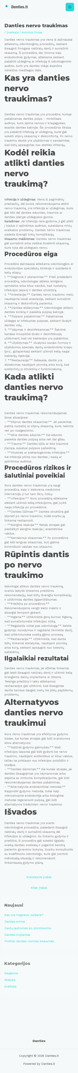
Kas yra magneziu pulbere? (23, 915)
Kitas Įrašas (39, 888)
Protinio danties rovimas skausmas (29, 941)
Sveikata (13, 32)
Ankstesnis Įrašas (39, 877)
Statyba (9, 980)
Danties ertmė (14, 921)
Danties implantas (17, 935)
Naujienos (11, 973)
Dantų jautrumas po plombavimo (27, 928)
